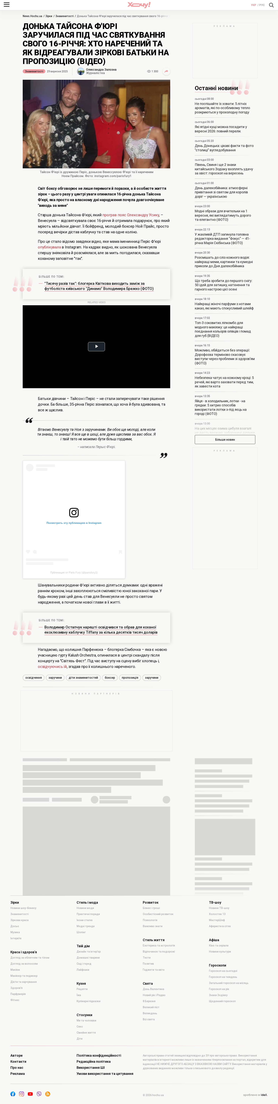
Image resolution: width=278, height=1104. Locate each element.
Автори (16, 1055)
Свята (148, 983)
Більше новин (225, 439)
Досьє (14, 926)
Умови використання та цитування (105, 1073)
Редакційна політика (94, 1061)
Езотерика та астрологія (159, 945)
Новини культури (220, 951)
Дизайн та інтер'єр (89, 951)
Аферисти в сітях (220, 926)
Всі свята (149, 1019)
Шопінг (81, 932)
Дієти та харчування (23, 981)
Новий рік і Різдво (154, 995)
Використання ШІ (91, 1067)
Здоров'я (16, 987)
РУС (262, 5)
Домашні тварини (88, 957)
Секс (80, 1026)
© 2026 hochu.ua (153, 1095)
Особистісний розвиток (158, 914)
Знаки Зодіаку (218, 995)
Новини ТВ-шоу (219, 908)
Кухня (81, 983)
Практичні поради (88, 914)
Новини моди (85, 908)
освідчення (33, 677)
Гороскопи (217, 965)
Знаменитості (34, 71)
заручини (55, 677)
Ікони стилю (85, 920)
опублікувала (50, 247)
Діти (79, 1038)
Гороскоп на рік (219, 989)
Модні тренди (86, 926)
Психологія (150, 920)
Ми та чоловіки (86, 1020)
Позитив (148, 963)
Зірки (14, 902)
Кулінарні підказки (88, 1001)
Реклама (17, 1073)
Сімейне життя (86, 1032)
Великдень (150, 1013)
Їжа (79, 995)
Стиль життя (154, 940)
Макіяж (15, 969)
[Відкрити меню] (6, 4)
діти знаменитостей (83, 677)
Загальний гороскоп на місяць (228, 983)
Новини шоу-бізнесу (23, 908)
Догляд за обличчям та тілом (29, 957)
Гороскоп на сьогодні (223, 970)
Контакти (18, 1061)
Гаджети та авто (154, 969)
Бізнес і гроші (151, 908)
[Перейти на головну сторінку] (139, 5)
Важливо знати (152, 926)
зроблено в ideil (255, 1095)
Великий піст (151, 1007)
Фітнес (14, 1000)
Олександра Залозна (101, 69)
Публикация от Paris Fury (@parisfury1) (74, 572)
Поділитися (166, 71)
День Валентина (153, 989)
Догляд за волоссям (24, 963)
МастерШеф (217, 920)
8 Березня (149, 1001)
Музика (15, 932)
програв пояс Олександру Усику (130, 215)
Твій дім (83, 946)
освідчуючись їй (52, 666)
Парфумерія (18, 993)
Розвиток (150, 902)
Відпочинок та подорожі (159, 951)
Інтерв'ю (16, 938)
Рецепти (82, 989)
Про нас (16, 1067)
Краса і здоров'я (23, 952)
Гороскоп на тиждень (223, 976)
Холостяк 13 (217, 914)
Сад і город (84, 963)
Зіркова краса (19, 920)
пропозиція (130, 677)
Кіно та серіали (218, 945)
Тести (147, 957)
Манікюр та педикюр (23, 975)
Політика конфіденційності (99, 1055)
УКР (254, 5)
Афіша (214, 940)
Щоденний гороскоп (222, 1001)
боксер (110, 677)
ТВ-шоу (215, 902)
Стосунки (84, 1015)
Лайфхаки (83, 969)
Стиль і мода (87, 902)
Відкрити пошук (271, 5)
